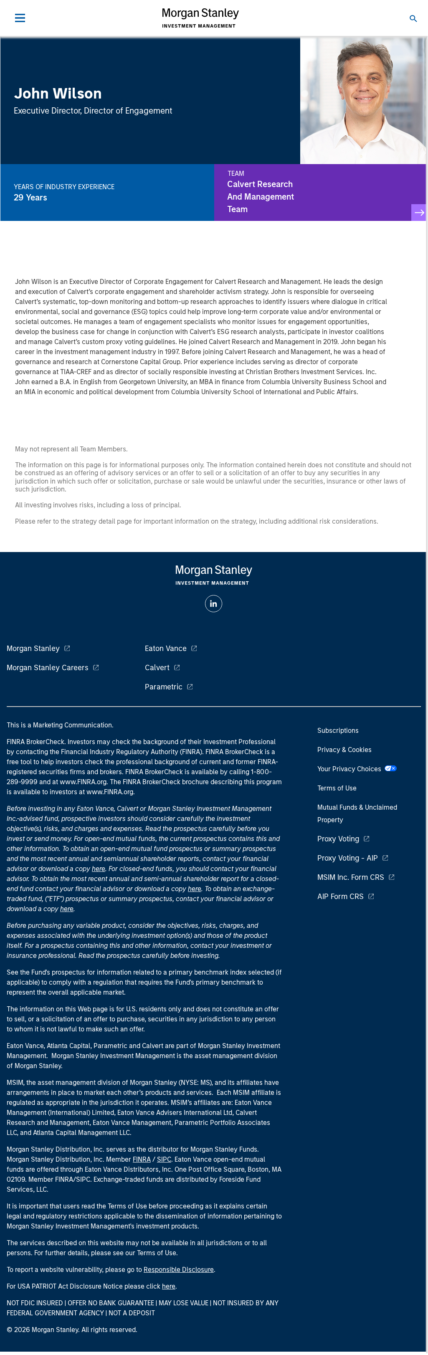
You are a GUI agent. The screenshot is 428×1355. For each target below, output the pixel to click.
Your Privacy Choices (351, 769)
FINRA (142, 1159)
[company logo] (200, 18)
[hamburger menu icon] (20, 18)
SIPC (164, 1159)
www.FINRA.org (109, 792)
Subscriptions (338, 730)
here (98, 869)
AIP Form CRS (340, 896)
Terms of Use (337, 788)
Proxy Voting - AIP (347, 858)
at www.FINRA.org (79, 782)
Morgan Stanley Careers (48, 667)
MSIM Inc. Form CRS (350, 877)
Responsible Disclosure (179, 1270)
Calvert (157, 667)
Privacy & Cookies (344, 750)
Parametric (163, 686)
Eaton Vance (166, 648)
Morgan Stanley (33, 648)
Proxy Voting (338, 838)
